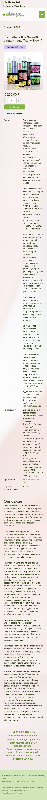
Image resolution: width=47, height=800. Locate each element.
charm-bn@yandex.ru (15, 6)
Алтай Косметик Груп (31, 481)
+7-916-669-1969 (12, 2)
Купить (15, 107)
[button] (23, 87)
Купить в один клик (14, 113)
